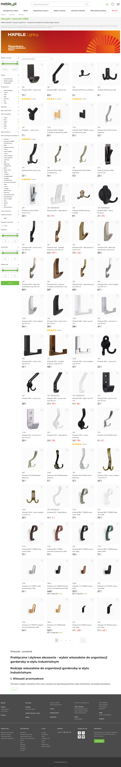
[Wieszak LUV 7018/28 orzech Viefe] (83, 570)
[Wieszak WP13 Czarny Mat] (108, 74)
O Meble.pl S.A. (45, 738)
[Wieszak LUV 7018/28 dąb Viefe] (58, 609)
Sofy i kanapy (79, 707)
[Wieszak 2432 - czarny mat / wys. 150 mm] (32, 231)
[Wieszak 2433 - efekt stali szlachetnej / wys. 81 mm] (108, 231)
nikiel (11, 184)
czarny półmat (11, 157)
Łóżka (27, 717)
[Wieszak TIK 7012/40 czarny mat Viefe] (108, 609)
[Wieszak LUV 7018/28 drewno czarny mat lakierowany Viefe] (58, 570)
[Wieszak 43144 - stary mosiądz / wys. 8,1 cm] (32, 496)
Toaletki (101, 719)
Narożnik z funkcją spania (81, 702)
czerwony (11, 159)
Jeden (11, 122)
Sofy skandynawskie (80, 713)
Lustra (52, 709)
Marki (43, 742)
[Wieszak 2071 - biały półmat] (58, 496)
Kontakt (43, 732)
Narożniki (53, 717)
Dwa (11, 119)
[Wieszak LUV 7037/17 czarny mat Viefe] (108, 570)
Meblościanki (54, 713)
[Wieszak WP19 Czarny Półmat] (83, 74)
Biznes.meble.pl (45, 746)
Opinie (43, 740)
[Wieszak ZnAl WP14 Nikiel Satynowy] (83, 154)
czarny (11, 153)
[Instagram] (83, 732)
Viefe (11, 103)
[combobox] (37, 59)
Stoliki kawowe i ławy (32, 713)
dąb (11, 162)
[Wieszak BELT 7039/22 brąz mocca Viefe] (32, 533)
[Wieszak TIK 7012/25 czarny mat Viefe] (83, 609)
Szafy (100, 713)
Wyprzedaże (11, 83)
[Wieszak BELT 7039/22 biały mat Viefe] (108, 496)
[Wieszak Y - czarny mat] (32, 114)
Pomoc (22, 740)
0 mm (11, 225)
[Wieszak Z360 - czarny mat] (58, 74)
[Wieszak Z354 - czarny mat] (32, 74)
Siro (11, 101)
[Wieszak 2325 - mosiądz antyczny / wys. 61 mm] (58, 345)
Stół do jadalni (78, 719)
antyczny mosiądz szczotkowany (11, 142)
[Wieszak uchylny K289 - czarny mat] (108, 154)
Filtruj (10, 283)
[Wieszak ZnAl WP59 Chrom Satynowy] (83, 459)
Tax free (22, 750)
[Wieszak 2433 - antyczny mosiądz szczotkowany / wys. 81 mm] (58, 268)
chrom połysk (11, 151)
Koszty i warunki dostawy (27, 738)
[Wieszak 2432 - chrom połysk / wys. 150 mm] (108, 268)
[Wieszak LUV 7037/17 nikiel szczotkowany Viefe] (32, 570)
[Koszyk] (118, 4)
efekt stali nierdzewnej (11, 165)
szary (11, 201)
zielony (11, 203)
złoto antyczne (11, 207)
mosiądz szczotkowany (11, 179)
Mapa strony (45, 744)
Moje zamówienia (6, 734)
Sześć (11, 126)
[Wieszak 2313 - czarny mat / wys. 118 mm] (58, 382)
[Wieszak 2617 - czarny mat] (108, 345)
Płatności (23, 744)
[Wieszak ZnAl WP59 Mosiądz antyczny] (58, 459)
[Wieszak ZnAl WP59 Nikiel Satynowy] (32, 459)
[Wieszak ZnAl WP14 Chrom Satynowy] (108, 114)
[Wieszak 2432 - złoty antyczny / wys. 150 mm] (83, 268)
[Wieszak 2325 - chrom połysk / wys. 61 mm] (83, 345)
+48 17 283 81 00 (64, 732)
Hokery (3, 715)
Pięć (11, 124)
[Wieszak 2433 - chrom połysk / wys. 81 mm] (32, 305)
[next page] (83, 640)
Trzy (11, 128)
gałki (11, 218)
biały (11, 145)
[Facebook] (79, 732)
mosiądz (11, 174)
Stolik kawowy (103, 706)
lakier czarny (11, 170)
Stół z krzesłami (103, 704)
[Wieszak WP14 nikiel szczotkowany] (58, 154)
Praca (43, 736)
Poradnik (22, 746)
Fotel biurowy (5, 709)
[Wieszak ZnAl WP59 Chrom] (108, 419)
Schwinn (11, 98)
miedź (11, 172)
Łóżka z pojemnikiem (56, 704)
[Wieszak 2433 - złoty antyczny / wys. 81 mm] (83, 231)
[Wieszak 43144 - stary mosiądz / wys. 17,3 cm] (108, 459)
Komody (28, 703)
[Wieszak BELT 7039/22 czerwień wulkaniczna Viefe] (58, 533)
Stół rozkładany (103, 702)
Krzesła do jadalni (30, 709)
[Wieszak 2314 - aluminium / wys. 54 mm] (32, 419)
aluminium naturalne (11, 182)
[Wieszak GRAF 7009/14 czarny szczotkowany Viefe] (83, 114)
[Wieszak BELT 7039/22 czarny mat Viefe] (83, 533)
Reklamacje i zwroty (26, 736)
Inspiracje (23, 748)
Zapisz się (99, 741)
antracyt (11, 139)
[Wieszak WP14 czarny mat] (32, 154)
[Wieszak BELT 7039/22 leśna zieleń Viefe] (108, 533)
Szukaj (87, 4)
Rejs (11, 96)
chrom (11, 149)
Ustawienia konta (6, 736)
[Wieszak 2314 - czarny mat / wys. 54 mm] (108, 382)
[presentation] (4, 42)
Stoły (76, 717)
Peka (11, 94)
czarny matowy (11, 155)
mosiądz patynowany (11, 189)
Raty (21, 742)
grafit (11, 168)
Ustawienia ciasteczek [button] (7, 738)
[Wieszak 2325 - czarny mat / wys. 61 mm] (32, 345)
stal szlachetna (11, 196)
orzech (11, 186)
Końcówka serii (11, 79)
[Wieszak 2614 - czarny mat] (32, 382)
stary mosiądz (11, 198)
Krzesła (27, 707)
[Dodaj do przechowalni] (41, 65)
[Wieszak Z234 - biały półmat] (58, 194)
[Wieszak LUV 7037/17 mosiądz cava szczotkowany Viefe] (32, 609)
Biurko (3, 703)
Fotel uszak (4, 711)
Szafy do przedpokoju (105, 715)
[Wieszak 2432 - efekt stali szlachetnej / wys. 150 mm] (32, 268)
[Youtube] (83, 736)
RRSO (60, 594)
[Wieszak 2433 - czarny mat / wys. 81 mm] (58, 305)
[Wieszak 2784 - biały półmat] (58, 419)
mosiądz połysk (11, 176)
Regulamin (23, 732)
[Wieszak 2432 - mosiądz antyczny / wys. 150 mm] (58, 231)
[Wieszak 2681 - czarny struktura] (108, 194)
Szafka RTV (102, 708)
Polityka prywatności (26, 734)
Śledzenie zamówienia (7, 732)
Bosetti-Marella (11, 90)
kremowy (11, 192)
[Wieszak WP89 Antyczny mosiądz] (83, 194)
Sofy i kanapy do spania (81, 711)
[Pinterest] (79, 736)
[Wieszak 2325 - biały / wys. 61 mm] (83, 305)
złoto (11, 205)
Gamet (11, 92)
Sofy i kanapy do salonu (81, 709)
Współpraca (44, 734)
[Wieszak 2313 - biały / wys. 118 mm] (83, 382)
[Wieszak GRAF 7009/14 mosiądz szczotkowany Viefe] (58, 114)
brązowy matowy (11, 147)
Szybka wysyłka (11, 81)
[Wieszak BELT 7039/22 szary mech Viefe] (83, 496)
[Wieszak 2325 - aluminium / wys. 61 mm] (108, 305)
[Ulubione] (112, 4)
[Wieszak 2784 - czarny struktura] (83, 419)
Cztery (11, 117)
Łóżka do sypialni (55, 702)
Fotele (3, 707)
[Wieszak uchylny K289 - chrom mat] (32, 194)
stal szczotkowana (11, 194)
